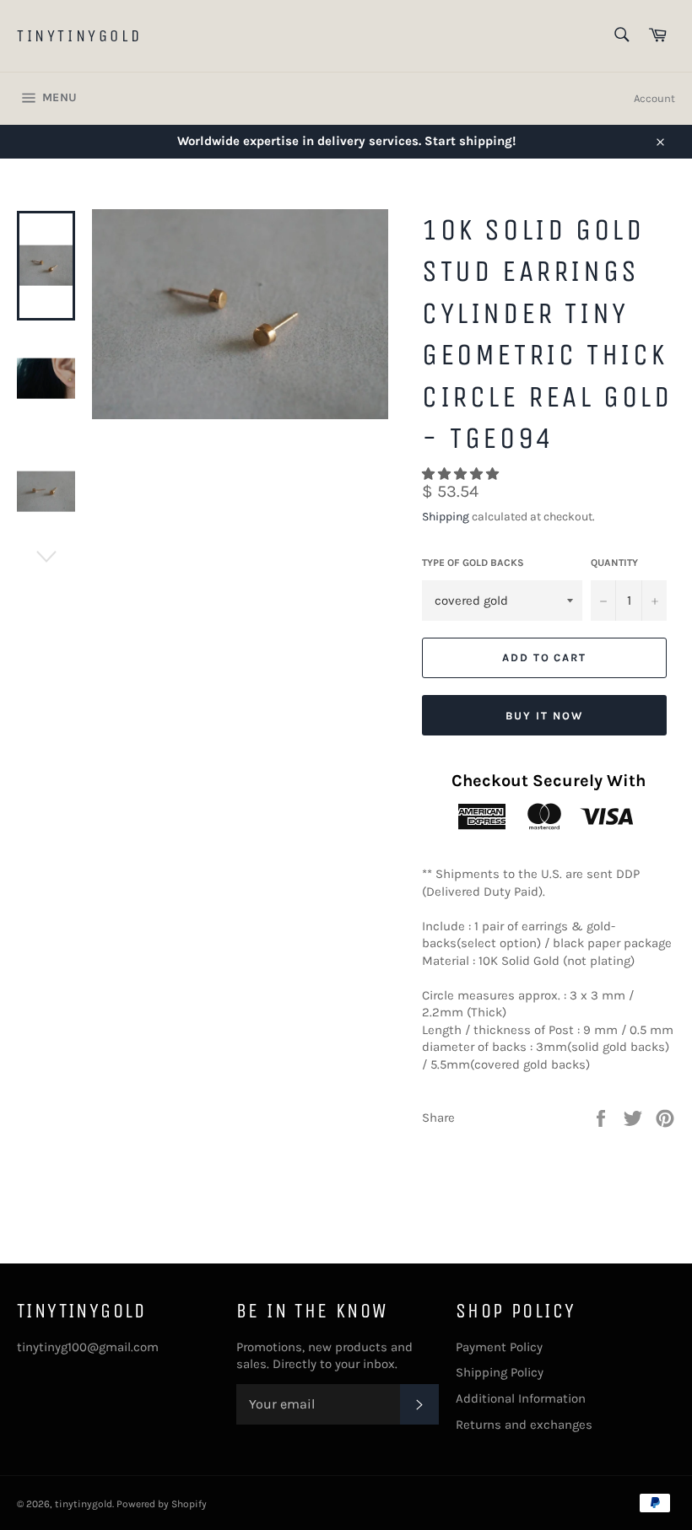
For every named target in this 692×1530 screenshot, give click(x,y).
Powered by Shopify (161, 1504)
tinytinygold (79, 36)
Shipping (445, 516)
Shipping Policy (499, 1372)
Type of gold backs (473, 562)
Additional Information (521, 1398)
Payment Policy (499, 1347)
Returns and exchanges (524, 1424)
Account (654, 98)
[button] (462, 474)
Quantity (614, 562)
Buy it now (544, 715)
